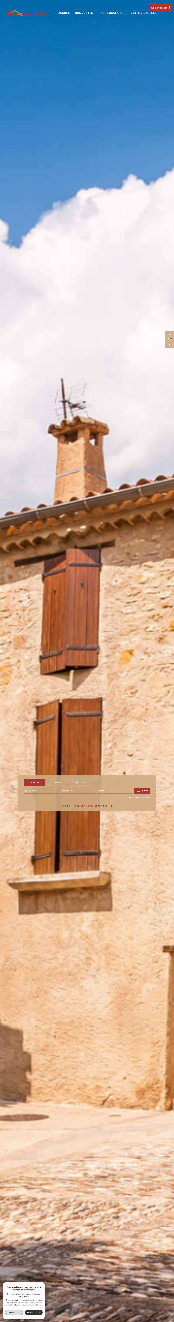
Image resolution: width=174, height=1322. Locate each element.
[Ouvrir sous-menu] (95, 13)
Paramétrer (14, 1312)
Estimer (80, 782)
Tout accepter (34, 1312)
